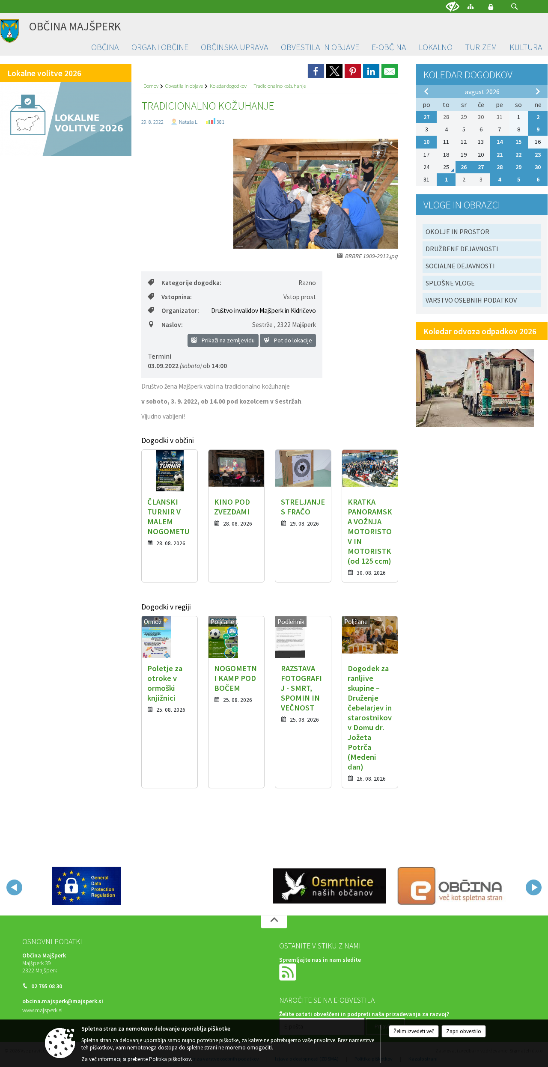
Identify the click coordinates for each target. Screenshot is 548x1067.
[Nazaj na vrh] (274, 921)
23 (538, 154)
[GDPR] (86, 886)
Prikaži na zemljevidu (227, 340)
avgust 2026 (482, 91)
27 (426, 117)
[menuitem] (105, 47)
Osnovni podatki (52, 941)
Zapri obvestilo (463, 1031)
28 (500, 167)
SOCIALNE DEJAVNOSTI (460, 266)
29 (518, 167)
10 (426, 142)
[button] (514, 6)
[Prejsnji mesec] (426, 91)
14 (500, 142)
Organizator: (180, 310)
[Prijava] (490, 6)
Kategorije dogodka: (191, 283)
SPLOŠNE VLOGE (450, 283)
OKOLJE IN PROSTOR (457, 231)
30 (538, 167)
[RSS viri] (288, 971)
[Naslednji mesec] (537, 91)
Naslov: (172, 325)
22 (518, 154)
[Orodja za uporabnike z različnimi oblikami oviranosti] (452, 7)
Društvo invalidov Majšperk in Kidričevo (263, 310)
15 (518, 142)
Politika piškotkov (170, 1059)
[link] (316, 71)
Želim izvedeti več (413, 1031)
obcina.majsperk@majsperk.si (62, 1001)
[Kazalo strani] (471, 6)
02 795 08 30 (46, 986)
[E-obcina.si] (451, 886)
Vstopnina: (176, 297)
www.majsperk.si (42, 1010)
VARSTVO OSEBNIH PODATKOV (471, 300)
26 (464, 167)
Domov (150, 86)
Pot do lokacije (292, 340)
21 (500, 154)
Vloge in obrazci (461, 204)
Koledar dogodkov (228, 86)
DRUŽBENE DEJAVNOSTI (462, 248)
